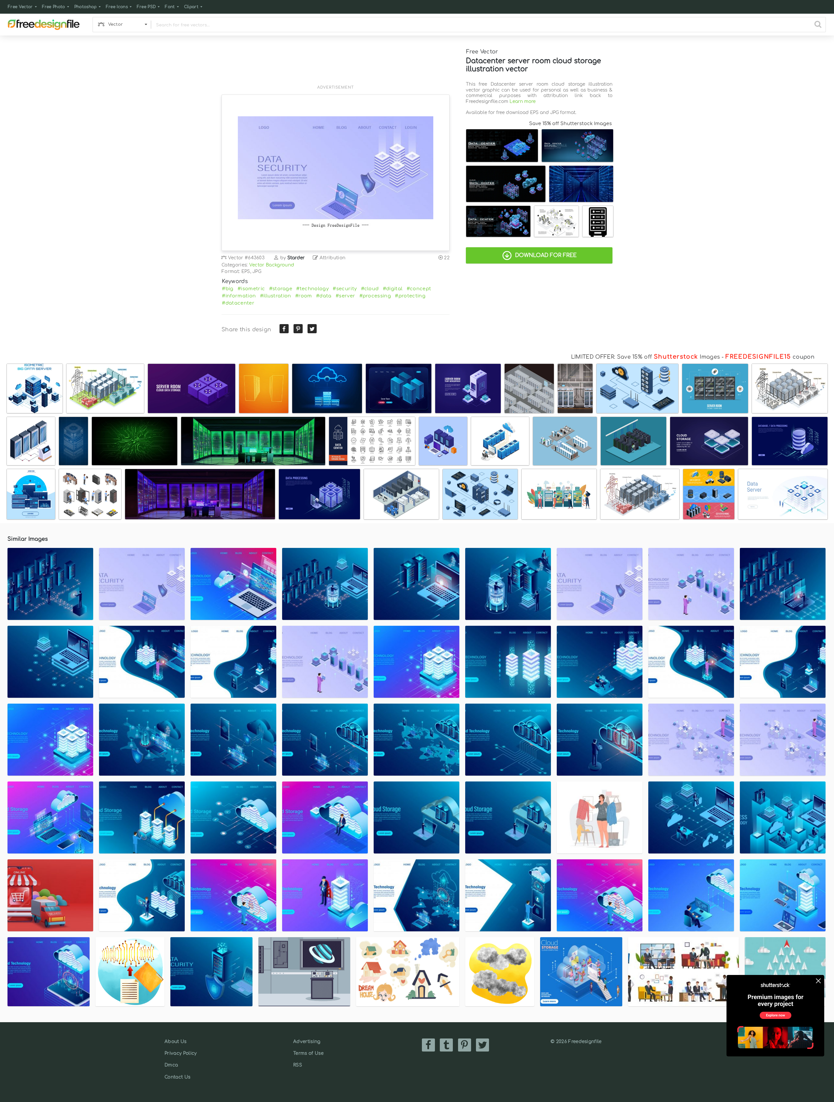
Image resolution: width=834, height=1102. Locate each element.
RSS (297, 1065)
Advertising (307, 1041)
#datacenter (238, 303)
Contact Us (177, 1077)
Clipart (191, 7)
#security (345, 288)
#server (345, 295)
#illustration (275, 295)
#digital (393, 288)
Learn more (523, 101)
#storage (281, 288)
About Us (176, 1041)
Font (170, 7)
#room (303, 295)
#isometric (251, 288)
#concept (419, 288)
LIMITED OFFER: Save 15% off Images (645, 357)
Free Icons (117, 7)
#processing (375, 295)
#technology (312, 288)
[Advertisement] (336, 64)
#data (324, 295)
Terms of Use (308, 1053)
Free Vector (20, 7)
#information (239, 295)
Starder (296, 257)
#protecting (410, 295)
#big (227, 288)
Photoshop (85, 7)
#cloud (370, 288)
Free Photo (53, 7)
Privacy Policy (180, 1053)
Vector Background (271, 265)
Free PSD (146, 7)
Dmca (171, 1065)
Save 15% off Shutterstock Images (570, 123)
